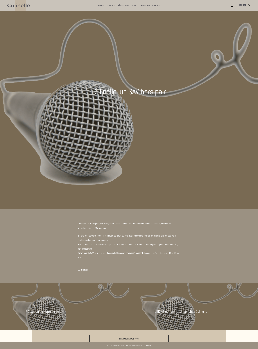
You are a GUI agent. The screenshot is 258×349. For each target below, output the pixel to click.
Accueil (101, 5)
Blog (134, 5)
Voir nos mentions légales (134, 345)
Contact (156, 5)
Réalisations (123, 5)
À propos (111, 5)
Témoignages (144, 5)
